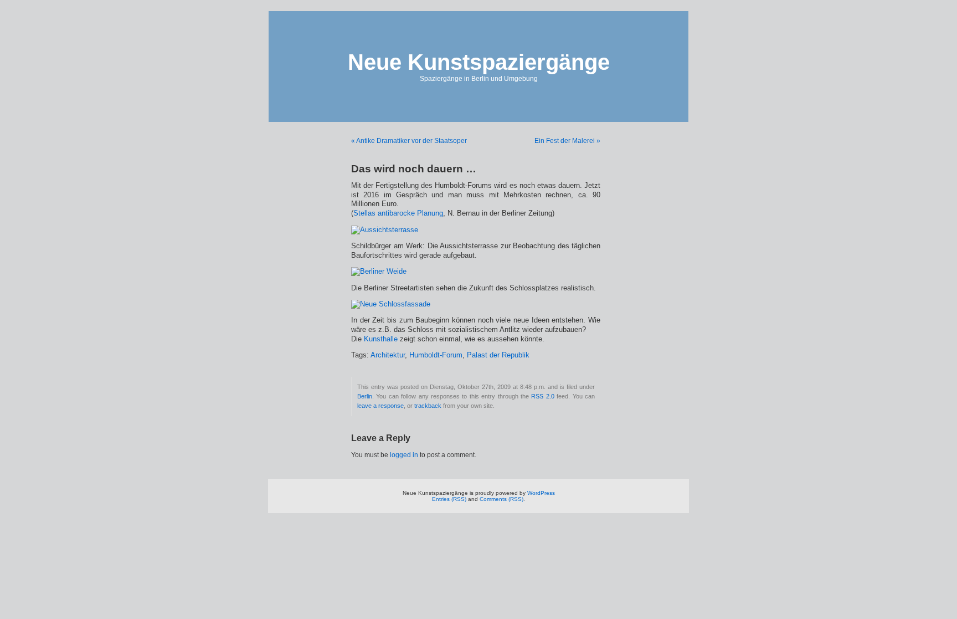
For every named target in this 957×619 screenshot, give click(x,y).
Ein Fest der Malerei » (567, 141)
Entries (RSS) (449, 499)
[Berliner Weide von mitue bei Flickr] (379, 271)
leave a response (380, 405)
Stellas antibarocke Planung (398, 213)
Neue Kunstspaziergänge (479, 62)
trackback (427, 405)
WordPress (541, 493)
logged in (404, 455)
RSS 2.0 (542, 396)
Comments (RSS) (501, 499)
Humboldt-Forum (435, 355)
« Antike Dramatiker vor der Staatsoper (409, 141)
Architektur (388, 355)
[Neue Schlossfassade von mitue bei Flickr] (390, 304)
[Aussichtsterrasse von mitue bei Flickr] (384, 230)
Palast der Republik (498, 355)
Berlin (364, 396)
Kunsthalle (381, 339)
